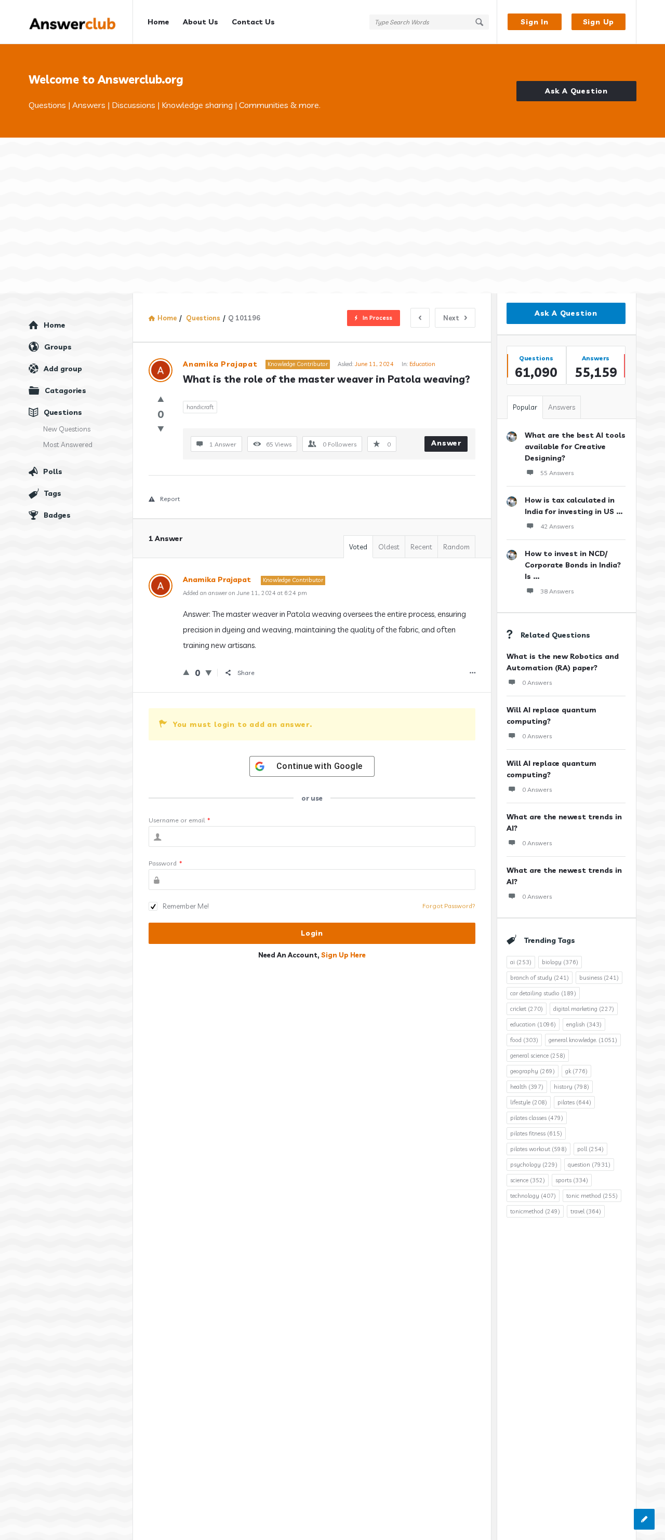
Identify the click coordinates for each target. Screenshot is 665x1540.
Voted (358, 547)
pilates (574, 1102)
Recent (421, 547)
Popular (525, 407)
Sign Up (599, 21)
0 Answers (537, 682)
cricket (526, 1008)
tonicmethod (535, 1211)
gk (576, 1071)
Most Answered (67, 444)
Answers (561, 407)
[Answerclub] (81, 22)
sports (571, 1180)
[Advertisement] (332, 215)
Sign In (535, 21)
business (599, 977)
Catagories (65, 390)
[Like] (160, 399)
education (533, 1024)
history (571, 1086)
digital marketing (583, 1008)
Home (158, 21)
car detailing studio (543, 993)
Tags (52, 493)
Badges (57, 515)
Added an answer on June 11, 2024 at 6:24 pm (245, 593)
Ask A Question (576, 91)
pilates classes (536, 1118)
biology (560, 962)
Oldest (389, 547)
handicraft (200, 407)
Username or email (179, 820)
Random (456, 547)
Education (422, 364)
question (589, 1164)
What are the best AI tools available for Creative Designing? (575, 446)
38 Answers (557, 591)
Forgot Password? (448, 906)
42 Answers (557, 526)
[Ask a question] (644, 1519)
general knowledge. (583, 1040)
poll (590, 1149)
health (526, 1086)
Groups (58, 347)
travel (585, 1211)
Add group (63, 368)
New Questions (66, 429)
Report (170, 499)
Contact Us (253, 21)
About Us (200, 21)
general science (537, 1055)
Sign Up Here (343, 955)
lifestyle (528, 1102)
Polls (52, 471)
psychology (533, 1164)
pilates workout (538, 1149)
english (584, 1024)
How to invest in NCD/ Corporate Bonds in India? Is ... (573, 565)
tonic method (592, 1195)
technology (533, 1195)
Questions (63, 412)
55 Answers (557, 473)
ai (520, 962)
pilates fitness (536, 1133)
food (524, 1040)
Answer (446, 443)
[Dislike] (160, 428)
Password (165, 863)
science (527, 1180)
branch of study (539, 977)
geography (532, 1071)
